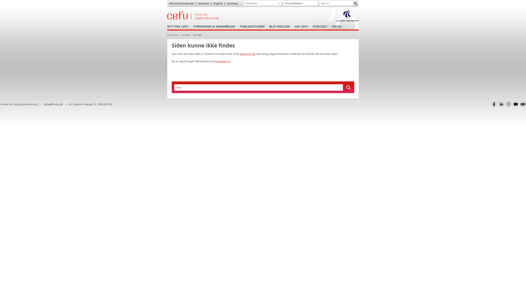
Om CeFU (301, 26)
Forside (185, 34)
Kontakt (203, 3)
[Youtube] (516, 104)
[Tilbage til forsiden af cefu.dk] (214, 15)
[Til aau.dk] (347, 20)
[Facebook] (494, 104)
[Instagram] (508, 104)
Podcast (320, 26)
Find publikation (294, 3)
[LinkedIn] (501, 104)
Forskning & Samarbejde (214, 26)
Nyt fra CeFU (178, 26)
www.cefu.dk (248, 54)
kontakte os (222, 61)
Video (337, 26)
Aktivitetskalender (181, 3)
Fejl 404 (197, 34)
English (218, 3)
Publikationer (252, 26)
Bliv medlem (279, 26)
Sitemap (232, 3)
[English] (523, 104)
